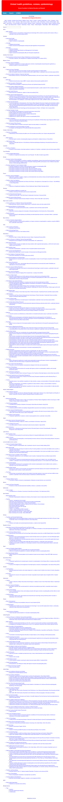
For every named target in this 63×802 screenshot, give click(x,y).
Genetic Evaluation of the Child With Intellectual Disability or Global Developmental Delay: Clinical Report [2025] (32, 677)
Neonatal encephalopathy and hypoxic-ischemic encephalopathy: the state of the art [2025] (28, 350)
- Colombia (52, 20)
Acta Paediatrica (9, 235)
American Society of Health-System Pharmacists (16, 710)
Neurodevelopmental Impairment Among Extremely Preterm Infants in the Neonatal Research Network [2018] (32, 765)
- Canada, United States (42, 20)
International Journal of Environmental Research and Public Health (20, 527)
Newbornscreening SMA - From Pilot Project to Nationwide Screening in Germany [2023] (27, 195)
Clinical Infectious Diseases (12, 391)
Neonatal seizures (13, 39)
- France (13, 21)
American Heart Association (12, 695)
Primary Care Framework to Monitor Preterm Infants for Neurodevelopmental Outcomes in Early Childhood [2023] (32, 678)
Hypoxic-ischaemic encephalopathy (16, 41)
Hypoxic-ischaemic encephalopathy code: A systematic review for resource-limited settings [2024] (29, 445)
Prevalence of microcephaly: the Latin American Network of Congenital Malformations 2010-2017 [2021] (30, 435)
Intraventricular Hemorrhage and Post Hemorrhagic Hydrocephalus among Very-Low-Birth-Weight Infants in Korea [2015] (34, 533)
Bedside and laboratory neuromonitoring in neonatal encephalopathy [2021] (25, 347)
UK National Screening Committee (13, 665)
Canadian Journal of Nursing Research (14, 94)
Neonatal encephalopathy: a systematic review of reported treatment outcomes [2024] (27, 248)
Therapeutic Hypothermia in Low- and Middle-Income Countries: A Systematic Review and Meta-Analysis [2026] (32, 456)
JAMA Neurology (9, 209)
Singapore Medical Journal (12, 478)
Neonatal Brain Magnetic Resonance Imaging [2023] (20, 627)
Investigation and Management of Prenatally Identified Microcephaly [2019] (24, 127)
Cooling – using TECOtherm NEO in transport (18, 509)
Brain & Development (10, 601)
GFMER (18, 13)
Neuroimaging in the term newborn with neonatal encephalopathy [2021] (24, 343)
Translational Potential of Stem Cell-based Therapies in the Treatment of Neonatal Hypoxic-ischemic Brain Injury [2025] (34, 373)
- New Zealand (44, 23)
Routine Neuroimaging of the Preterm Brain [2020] (19, 679)
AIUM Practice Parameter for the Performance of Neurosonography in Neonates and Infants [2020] (29, 703)
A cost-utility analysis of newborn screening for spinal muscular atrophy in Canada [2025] (27, 124)
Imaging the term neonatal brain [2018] (17, 115)
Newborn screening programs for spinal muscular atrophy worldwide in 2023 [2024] (26, 310)
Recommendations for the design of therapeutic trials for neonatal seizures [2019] (26, 353)
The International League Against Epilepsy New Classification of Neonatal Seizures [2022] (28, 285)
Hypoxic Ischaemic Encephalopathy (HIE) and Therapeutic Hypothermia (24, 52)
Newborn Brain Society (11, 331)
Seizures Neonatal (13, 51)
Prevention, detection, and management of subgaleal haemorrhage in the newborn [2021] (28, 58)
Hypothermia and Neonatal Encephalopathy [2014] (20, 681)
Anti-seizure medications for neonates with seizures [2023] (21, 255)
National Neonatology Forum (12, 230)
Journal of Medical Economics (12, 423)
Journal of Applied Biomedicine (12, 153)
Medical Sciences (10, 427)
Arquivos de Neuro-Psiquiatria (12, 69)
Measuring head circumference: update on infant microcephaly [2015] (23, 92)
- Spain (6, 24)
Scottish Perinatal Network (11, 662)
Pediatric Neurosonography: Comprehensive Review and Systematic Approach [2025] (27, 84)
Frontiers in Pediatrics (10, 118)
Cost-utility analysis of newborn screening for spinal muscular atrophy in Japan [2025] (27, 424)
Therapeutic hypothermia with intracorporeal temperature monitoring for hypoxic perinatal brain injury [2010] (31, 650)
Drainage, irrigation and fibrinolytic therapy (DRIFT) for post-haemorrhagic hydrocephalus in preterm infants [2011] (33, 648)
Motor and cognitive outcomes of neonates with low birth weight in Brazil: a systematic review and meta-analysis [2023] (34, 72)
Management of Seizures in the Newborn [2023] (19, 231)
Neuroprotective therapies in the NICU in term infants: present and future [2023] (25, 338)
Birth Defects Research (11, 242)
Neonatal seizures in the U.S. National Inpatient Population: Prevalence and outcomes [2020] (28, 771)
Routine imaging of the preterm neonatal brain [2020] (20, 112)
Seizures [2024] (12, 711)
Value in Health (9, 490)
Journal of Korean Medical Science (13, 532)
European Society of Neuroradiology (13, 159)
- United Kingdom (38, 24)
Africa (6, 20)
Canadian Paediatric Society (12, 110)
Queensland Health (10, 38)
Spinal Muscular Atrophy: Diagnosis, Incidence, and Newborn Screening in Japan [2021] (27, 421)
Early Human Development (12, 262)
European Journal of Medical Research (14, 266)
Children (8, 580)
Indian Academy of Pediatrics (12, 226)
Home (4, 13)
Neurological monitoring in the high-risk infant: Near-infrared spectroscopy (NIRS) (26, 171)
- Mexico (34, 23)
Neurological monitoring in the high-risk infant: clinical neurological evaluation (25, 170)
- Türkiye (32, 24)
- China (48, 20)
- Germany (17, 21)
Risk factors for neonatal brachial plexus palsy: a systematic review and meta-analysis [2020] (28, 207)
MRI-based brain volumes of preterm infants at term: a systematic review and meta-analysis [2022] (29, 204)
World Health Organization (11, 782)
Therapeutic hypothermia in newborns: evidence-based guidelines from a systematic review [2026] (29, 415)
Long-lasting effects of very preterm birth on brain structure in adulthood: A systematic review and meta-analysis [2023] (33, 329)
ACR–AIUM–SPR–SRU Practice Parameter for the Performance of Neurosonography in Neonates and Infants (32, 692)
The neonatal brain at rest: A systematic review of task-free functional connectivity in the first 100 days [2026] (31, 327)
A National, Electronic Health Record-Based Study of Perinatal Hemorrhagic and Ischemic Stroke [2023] (30, 733)
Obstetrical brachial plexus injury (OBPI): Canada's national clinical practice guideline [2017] (28, 81)
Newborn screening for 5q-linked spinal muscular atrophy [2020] (22, 191)
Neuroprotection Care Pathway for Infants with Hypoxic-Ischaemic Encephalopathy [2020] (27, 663)
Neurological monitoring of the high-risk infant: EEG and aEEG (22, 167)
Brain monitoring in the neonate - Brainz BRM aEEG (20, 512)
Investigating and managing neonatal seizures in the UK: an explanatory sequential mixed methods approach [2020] (33, 624)
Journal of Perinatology (11, 462)
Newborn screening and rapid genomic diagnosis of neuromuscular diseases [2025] (26, 307)
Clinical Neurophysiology (11, 406)
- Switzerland (24, 24)
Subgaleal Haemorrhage (14, 44)
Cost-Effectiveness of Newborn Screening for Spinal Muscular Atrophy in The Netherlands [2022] (29, 491)
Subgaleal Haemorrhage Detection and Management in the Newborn (23, 50)
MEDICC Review (9, 437)
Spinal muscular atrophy (14, 667)
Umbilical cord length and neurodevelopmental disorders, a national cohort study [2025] (27, 523)
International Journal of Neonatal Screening (15, 420)
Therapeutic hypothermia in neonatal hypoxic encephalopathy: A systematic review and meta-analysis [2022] (31, 299)
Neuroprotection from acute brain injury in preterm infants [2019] (22, 113)
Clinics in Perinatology (11, 718)
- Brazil (31, 20)
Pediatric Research (10, 213)
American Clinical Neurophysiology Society (15, 683)
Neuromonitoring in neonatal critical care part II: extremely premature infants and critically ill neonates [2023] (31, 339)
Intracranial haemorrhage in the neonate (17, 506)
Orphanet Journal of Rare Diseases (13, 123)
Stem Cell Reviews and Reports (13, 371)
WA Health (8, 47)
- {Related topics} (54, 24)
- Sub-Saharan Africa (12, 24)
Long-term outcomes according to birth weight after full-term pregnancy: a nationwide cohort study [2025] (31, 541)
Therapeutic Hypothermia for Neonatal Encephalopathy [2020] (22, 628)
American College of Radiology (12, 687)
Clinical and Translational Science (13, 713)
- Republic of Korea (56, 23)
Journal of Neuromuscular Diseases (13, 194)
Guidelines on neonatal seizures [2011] (17, 783)
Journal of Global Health (11, 298)
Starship (8, 499)
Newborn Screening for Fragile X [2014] (17, 726)
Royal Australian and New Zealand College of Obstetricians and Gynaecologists (22, 57)
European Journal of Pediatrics (12, 62)
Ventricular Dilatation (13, 49)
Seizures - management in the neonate (17, 500)
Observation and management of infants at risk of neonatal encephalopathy (25, 501)
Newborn (11, 789)
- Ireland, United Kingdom (51, 21)
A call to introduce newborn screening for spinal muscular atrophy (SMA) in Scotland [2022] (28, 660)
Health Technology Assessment (12, 636)
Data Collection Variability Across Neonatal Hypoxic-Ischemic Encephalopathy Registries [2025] (29, 336)
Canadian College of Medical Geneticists (14, 86)
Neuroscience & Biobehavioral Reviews (14, 326)
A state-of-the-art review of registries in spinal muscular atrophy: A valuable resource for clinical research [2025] (32, 309)
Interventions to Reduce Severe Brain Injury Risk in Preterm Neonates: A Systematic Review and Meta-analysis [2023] (33, 291)
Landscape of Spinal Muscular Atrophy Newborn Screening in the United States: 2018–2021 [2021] (29, 722)
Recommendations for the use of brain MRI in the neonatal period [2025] (24, 549)
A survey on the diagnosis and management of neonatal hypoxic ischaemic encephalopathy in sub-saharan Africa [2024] (34, 564)
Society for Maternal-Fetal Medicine (13, 776)
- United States (45, 24)
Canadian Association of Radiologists (14, 83)
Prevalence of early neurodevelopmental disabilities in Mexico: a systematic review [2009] (28, 485)
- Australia (9, 20)
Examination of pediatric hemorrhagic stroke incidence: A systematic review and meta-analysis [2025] (30, 743)
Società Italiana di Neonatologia (13, 414)
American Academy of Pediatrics (13, 674)
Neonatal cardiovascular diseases (16, 790)
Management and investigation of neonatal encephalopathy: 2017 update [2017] (26, 240)
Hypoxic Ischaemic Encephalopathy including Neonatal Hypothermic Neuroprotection (27, 45)
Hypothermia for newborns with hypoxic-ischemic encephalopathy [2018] (24, 116)
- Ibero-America (33, 21)
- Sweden (19, 24)
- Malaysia (29, 23)
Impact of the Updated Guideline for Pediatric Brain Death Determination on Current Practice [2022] (29, 734)
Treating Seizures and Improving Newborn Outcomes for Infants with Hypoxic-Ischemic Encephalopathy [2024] (32, 719)
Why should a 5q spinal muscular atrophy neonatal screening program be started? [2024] (27, 70)
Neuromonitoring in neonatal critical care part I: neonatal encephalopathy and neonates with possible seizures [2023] (33, 341)
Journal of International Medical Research (15, 302)
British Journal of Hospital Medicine (13, 250)
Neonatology (9, 316)
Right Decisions (9, 655)
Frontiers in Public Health (11, 275)
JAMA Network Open (10, 141)
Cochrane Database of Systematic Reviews (15, 254)
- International (43, 21)
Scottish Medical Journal (11, 659)
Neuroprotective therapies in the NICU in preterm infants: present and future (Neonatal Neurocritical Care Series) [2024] (34, 337)
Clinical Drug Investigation (11, 403)
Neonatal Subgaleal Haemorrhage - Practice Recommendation (22, 502)
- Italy (58, 21)
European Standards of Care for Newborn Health (16, 165)
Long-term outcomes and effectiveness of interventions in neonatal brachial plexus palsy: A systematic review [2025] (33, 313)
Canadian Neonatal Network (12, 101)
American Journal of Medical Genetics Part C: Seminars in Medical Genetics (22, 706)
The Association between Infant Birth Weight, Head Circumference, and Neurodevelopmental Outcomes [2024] (32, 751)
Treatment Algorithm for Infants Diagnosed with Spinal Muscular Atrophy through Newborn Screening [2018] (31, 740)
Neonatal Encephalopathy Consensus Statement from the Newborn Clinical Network (26, 504)
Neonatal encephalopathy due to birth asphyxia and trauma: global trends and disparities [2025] (29, 276)
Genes (7, 633)
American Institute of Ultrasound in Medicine (15, 699)
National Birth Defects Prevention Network (15, 745)
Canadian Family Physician (12, 91)
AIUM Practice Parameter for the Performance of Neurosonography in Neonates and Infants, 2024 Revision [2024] (33, 700)
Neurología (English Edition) (12, 553)
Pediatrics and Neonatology (12, 770)
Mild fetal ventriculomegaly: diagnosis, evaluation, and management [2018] (24, 778)
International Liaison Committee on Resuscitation (16, 454)
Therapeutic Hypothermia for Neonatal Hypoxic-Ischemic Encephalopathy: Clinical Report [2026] (29, 676)
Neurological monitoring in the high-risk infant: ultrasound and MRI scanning (25, 168)
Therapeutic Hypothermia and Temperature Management (18, 375)
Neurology (8, 321)
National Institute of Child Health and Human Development (18, 750)
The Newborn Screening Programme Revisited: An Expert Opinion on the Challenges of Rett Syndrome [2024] (32, 634)
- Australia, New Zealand (17, 20)
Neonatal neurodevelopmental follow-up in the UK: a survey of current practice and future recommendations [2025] (33, 623)
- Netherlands (38, 23)
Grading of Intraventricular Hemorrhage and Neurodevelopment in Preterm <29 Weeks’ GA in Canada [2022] (31, 108)
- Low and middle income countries (19, 23)
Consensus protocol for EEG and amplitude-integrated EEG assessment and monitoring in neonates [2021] (31, 407)
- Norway (50, 23)
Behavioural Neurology (11, 398)
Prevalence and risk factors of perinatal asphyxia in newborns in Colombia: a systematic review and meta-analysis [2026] (34, 149)
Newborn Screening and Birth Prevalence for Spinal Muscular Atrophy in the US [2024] (27, 729)
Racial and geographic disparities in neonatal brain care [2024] (22, 774)
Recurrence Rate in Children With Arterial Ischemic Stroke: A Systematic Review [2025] (27, 237)
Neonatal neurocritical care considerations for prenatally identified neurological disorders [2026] (29, 332)
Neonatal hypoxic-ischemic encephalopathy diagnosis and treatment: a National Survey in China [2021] (30, 139)
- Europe (10, 21)
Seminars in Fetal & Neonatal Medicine (14, 363)
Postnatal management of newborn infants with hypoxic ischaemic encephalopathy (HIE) (27, 166)
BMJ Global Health (10, 447)
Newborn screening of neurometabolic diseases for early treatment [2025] (24, 602)
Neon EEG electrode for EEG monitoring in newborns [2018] (21, 647)
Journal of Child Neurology (11, 731)
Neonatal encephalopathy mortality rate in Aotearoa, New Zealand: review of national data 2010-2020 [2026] (31, 496)
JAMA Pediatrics (9, 293)
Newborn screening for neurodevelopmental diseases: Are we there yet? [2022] (25, 708)
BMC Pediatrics (9, 31)
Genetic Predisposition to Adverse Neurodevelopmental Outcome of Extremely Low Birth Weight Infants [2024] (32, 753)
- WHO (49, 24)
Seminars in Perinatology (11, 132)
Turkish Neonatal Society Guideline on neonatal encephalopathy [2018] (24, 612)
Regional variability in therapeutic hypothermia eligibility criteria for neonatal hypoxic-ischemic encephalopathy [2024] (33, 352)
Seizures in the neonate (14, 656)
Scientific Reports (10, 535)
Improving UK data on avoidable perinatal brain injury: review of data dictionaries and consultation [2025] (31, 653)
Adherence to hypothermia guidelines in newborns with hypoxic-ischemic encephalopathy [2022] (29, 551)
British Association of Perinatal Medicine (14, 626)
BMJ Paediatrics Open (11, 247)
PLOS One (8, 185)
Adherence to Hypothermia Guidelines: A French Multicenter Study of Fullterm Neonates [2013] (29, 186)
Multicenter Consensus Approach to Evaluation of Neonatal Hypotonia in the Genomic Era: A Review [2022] (31, 211)
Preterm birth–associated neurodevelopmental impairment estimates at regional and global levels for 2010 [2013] (32, 354)
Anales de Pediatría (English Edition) (14, 220)
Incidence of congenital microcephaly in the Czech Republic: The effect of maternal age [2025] (28, 154)
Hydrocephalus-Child (13, 689)
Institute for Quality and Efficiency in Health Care (16, 190)
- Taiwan (29, 24)
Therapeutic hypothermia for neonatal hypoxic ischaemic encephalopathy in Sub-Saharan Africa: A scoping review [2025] (34, 561)
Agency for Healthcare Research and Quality (15, 671)
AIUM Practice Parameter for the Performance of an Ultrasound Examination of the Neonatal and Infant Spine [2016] (33, 704)
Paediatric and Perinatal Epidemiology (14, 517)
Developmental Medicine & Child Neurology (15, 206)
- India (38, 21)
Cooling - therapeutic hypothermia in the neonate (19, 510)
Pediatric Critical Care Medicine (12, 180)
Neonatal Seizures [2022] (14, 228)
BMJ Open (8, 79)
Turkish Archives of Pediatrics (12, 611)
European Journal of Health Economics (14, 410)
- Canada (35, 20)
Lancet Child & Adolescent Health (13, 641)
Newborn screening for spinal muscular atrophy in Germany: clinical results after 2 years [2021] (29, 198)
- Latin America (9, 23)
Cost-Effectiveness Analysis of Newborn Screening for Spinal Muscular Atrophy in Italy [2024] (28, 404)
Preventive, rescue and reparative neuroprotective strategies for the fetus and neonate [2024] (28, 365)
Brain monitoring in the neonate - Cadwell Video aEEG (20, 511)
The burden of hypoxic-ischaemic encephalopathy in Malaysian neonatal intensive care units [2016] (30, 480)
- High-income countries (25, 21)
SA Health (8, 43)
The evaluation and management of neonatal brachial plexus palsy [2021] (24, 111)
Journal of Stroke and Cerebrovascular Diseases (16, 742)
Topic (7, 788)
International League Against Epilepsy (14, 280)
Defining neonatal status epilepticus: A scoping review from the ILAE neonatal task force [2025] (28, 282)
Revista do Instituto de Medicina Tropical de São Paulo (17, 74)
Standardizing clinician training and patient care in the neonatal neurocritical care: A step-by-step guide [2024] (32, 133)
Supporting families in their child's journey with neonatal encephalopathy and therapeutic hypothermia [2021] (32, 342)
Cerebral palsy (12, 791)
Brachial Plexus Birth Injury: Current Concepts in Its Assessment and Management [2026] (27, 252)
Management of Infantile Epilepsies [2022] (18, 672)
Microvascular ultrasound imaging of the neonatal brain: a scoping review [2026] (26, 272)
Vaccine (8, 379)
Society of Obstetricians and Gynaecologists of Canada (17, 126)
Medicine (8, 312)
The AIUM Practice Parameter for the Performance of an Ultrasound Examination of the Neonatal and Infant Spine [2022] (34, 702)
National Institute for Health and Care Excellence (16, 646)
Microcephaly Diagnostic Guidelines (16, 505)
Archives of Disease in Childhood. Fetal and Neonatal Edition (19, 203)
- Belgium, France (26, 20)
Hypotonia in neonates (14, 507)
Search (11, 13)
